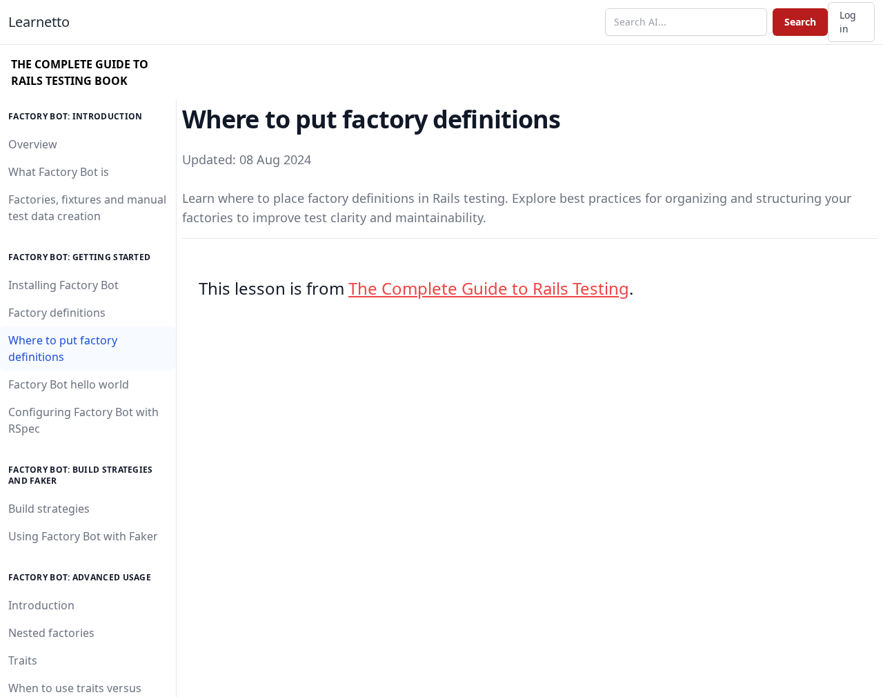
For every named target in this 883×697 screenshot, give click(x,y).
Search (800, 21)
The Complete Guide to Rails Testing (488, 288)
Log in (848, 21)
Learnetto (39, 21)
